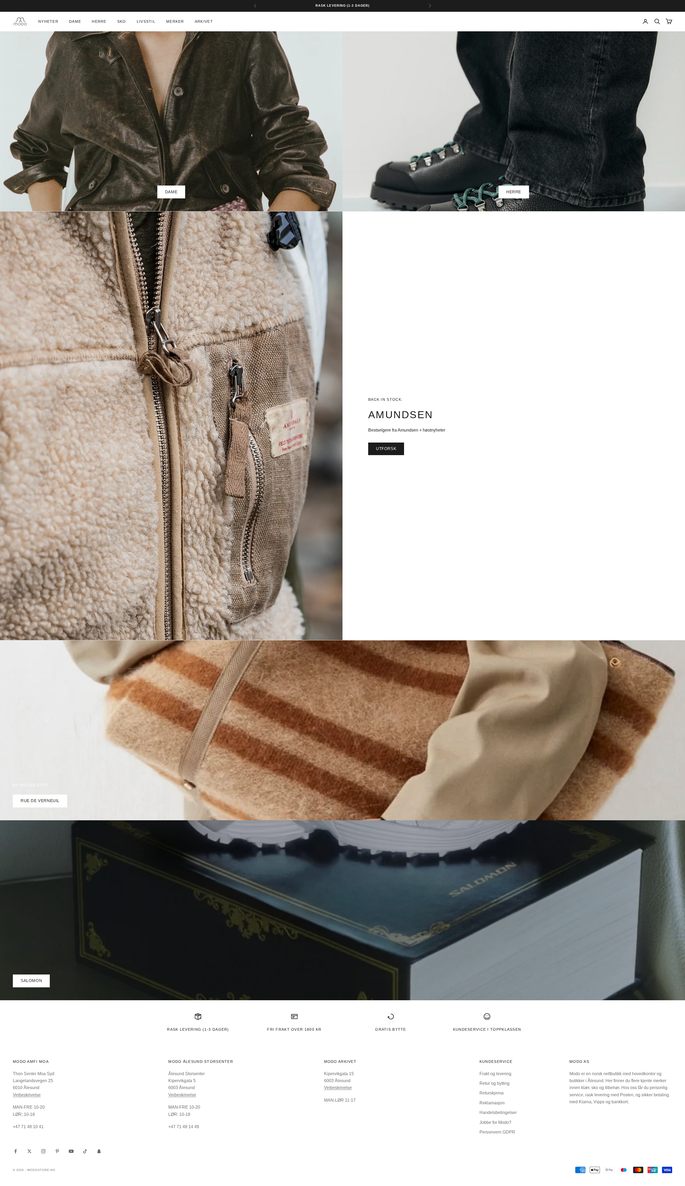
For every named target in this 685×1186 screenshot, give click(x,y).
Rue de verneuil (40, 800)
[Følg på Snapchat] (99, 1151)
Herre (99, 21)
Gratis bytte (390, 1029)
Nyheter (48, 21)
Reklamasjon (492, 1103)
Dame (75, 21)
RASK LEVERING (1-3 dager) (198, 1029)
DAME (171, 192)
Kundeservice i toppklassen (487, 1029)
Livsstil (146, 21)
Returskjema (492, 1093)
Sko (121, 21)
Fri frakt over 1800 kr (294, 1029)
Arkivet (204, 21)
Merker (175, 21)
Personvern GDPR (497, 1132)
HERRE (513, 192)
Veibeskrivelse (27, 1095)
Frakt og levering (495, 1073)
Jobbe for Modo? (495, 1122)
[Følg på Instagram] (43, 1151)
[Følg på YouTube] (71, 1151)
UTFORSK (386, 448)
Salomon (31, 980)
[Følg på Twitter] (29, 1151)
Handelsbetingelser (498, 1112)
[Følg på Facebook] (15, 1151)
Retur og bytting (494, 1083)
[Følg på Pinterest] (57, 1151)
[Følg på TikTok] (85, 1151)
